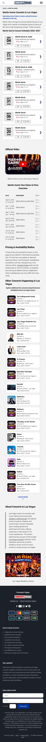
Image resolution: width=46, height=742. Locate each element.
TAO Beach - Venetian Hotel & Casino (25, 70)
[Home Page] (23, 3)
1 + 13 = (5, 706)
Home (4, 8)
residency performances (18, 519)
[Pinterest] (29, 606)
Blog (17, 735)
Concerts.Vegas (23, 265)
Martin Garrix (20, 207)
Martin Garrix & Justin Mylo (25, 201)
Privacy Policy (24, 735)
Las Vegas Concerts (16, 540)
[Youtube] (20, 607)
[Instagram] (23, 606)
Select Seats (40, 37)
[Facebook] (17, 606)
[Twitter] (26, 606)
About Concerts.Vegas (28, 601)
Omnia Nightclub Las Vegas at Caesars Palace (25, 39)
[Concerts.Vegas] (23, 597)
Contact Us (14, 601)
